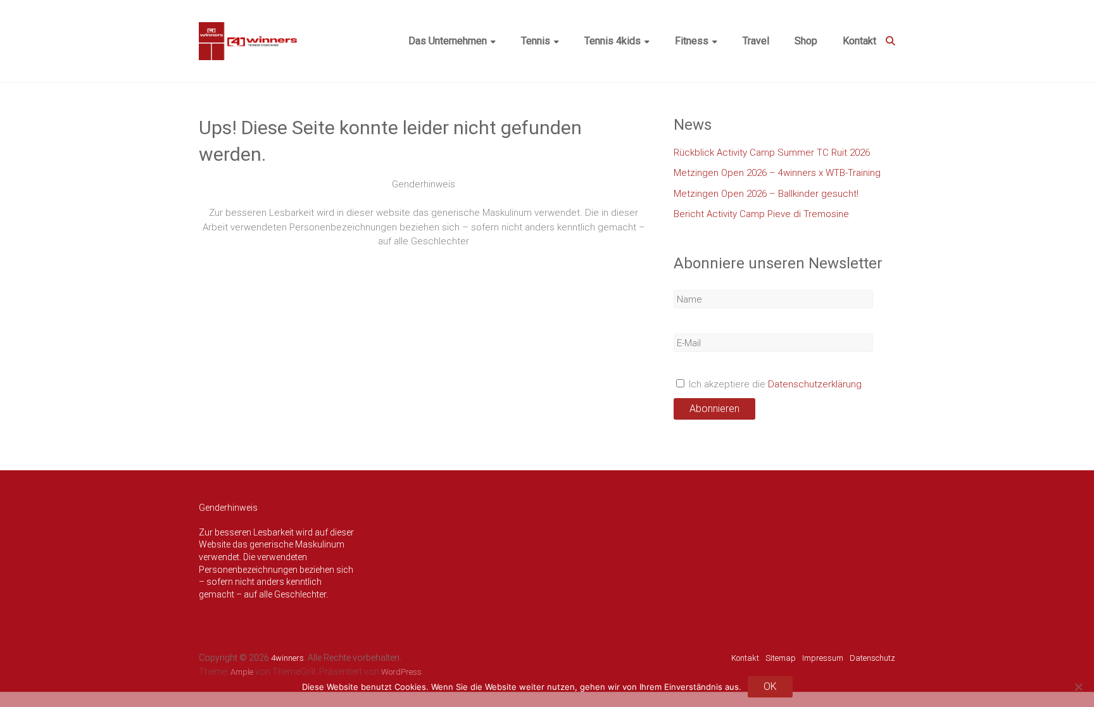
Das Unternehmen (447, 41)
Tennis (535, 41)
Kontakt (859, 41)
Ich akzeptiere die (774, 384)
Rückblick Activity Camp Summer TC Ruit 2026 (772, 152)
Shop (806, 41)
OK (770, 686)
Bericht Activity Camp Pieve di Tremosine (761, 214)
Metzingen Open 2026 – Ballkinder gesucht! (766, 193)
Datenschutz (872, 658)
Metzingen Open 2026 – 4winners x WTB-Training (777, 172)
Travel (756, 41)
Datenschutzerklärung (815, 384)
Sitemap (780, 658)
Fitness (691, 41)
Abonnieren (714, 409)
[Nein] (1078, 686)
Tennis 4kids (612, 41)
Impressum (822, 658)
